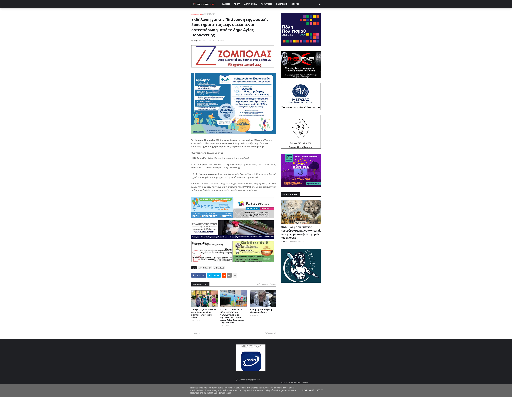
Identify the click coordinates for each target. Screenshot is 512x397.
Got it (320, 390)
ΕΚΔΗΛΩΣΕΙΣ (219, 268)
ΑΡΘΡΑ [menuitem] (237, 4)
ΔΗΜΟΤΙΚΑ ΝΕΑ (209, 14)
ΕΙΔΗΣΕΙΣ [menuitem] (226, 4)
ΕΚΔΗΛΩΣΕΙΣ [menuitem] (281, 4)
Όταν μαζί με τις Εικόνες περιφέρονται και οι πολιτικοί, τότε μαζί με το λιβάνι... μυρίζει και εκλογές (301, 232)
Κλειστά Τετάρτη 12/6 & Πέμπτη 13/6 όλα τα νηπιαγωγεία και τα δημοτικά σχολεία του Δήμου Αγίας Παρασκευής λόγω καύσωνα (232, 316)
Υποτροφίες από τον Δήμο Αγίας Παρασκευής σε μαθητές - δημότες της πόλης (203, 313)
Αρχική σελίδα (196, 14)
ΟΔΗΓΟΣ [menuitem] (295, 4)
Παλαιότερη (270, 333)
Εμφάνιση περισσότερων (266, 284)
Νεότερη (196, 333)
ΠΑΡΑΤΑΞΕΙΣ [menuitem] (266, 4)
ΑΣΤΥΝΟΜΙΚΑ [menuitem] (250, 4)
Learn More (308, 390)
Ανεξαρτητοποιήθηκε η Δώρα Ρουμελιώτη (261, 310)
